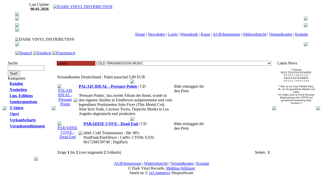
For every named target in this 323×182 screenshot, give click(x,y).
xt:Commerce (159, 173)
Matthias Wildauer (180, 168)
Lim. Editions (21, 96)
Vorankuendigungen (27, 126)
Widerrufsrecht (254, 34)
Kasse (205, 34)
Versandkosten (280, 34)
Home (140, 34)
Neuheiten (18, 89)
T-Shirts (16, 108)
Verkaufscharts (23, 120)
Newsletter (156, 34)
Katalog (16, 83)
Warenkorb (189, 34)
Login (172, 34)
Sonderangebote (23, 102)
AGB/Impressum (226, 34)
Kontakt (301, 34)
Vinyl (14, 114)
